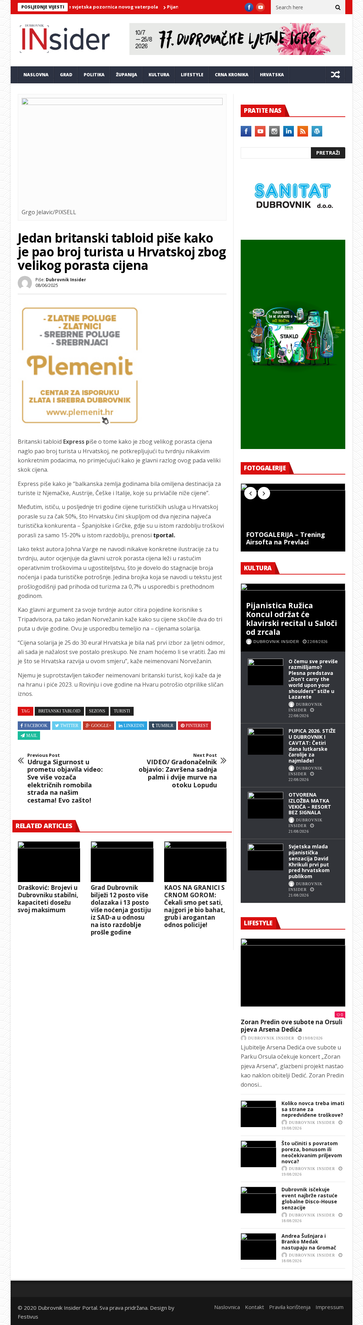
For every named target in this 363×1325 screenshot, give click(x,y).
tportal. (164, 535)
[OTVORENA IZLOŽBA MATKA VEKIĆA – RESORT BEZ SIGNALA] (265, 805)
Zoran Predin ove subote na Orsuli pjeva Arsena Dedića (291, 1026)
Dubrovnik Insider (66, 280)
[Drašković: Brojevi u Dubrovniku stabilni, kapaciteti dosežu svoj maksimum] (49, 861)
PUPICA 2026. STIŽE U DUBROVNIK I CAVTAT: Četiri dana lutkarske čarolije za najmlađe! (312, 745)
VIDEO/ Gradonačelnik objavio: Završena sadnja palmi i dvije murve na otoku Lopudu (178, 771)
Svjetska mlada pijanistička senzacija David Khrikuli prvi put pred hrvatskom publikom (309, 861)
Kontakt (254, 1306)
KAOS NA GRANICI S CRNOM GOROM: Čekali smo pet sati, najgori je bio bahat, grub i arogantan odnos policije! (194, 906)
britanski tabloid (59, 711)
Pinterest (197, 725)
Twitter (69, 725)
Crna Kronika (231, 75)
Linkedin (134, 725)
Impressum (329, 1306)
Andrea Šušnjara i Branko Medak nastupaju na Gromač (308, 1241)
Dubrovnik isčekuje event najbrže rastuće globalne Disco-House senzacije (309, 1198)
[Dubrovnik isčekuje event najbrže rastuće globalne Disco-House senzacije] (258, 1200)
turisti (122, 711)
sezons (97, 711)
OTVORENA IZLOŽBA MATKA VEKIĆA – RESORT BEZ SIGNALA (310, 803)
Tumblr (164, 725)
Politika (94, 75)
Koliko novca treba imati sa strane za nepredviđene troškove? (312, 1109)
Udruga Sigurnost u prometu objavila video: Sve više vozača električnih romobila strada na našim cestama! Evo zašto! (65, 778)
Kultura (159, 75)
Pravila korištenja (290, 1306)
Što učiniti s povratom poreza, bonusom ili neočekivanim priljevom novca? (311, 1152)
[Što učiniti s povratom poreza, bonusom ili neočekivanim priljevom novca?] (258, 1154)
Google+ (101, 725)
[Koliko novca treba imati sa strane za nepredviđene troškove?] (258, 1114)
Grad (66, 75)
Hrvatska (272, 75)
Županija (126, 75)
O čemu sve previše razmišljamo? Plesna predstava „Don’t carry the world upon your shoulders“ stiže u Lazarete (313, 679)
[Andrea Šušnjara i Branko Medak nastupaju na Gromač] (258, 1246)
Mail (31, 735)
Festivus (28, 1316)
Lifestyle (192, 75)
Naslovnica (227, 1306)
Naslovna (36, 75)
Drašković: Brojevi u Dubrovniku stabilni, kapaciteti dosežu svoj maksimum (48, 898)
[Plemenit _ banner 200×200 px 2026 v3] (80, 425)
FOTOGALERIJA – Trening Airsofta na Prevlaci (285, 538)
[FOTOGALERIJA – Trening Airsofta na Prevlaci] (293, 517)
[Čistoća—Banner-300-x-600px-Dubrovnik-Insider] (293, 447)
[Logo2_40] (293, 224)
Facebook (36, 725)
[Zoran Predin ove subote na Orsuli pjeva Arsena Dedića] (293, 972)
